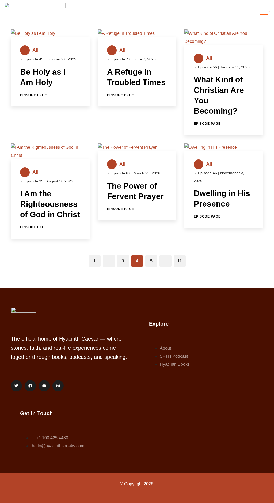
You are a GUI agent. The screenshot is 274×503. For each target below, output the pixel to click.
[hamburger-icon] (264, 14)
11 (179, 261)
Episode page (33, 95)
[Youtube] (44, 385)
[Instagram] (58, 385)
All (35, 50)
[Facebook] (30, 385)
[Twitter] (16, 385)
